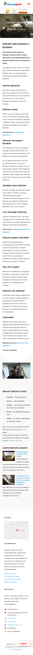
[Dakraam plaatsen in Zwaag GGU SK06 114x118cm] (9, 456)
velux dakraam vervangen (12, 579)
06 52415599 (11, 621)
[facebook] (16, 653)
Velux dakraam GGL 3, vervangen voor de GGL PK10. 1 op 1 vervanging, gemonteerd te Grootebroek (23, 480)
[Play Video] (16, 371)
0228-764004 (11, 618)
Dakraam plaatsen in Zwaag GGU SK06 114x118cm (22, 454)
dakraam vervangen (10, 582)
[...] (24, 470)
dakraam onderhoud (15, 440)
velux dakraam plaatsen (12, 576)
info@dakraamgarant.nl (14, 625)
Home (7, 29)
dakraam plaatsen (10, 573)
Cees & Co (16, 644)
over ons (24, 429)
